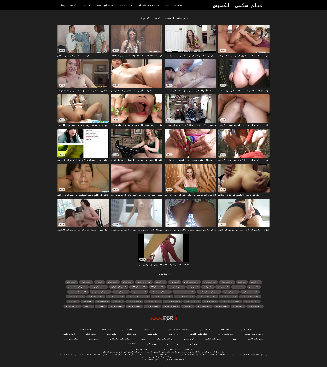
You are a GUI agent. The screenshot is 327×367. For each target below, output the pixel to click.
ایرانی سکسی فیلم (165, 339)
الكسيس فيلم (71, 282)
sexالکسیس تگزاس (210, 282)
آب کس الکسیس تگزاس (191, 282)
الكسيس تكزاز (86, 282)
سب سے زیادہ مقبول (173, 5)
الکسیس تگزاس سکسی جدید (78, 291)
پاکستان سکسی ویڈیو (254, 334)
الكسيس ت (99, 282)
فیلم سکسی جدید (83, 329)
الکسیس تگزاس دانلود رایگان (209, 291)
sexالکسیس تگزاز (227, 282)
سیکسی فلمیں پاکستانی (120, 339)
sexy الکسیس (255, 282)
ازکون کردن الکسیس (143, 282)
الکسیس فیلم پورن (116, 306)
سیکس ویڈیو (195, 344)
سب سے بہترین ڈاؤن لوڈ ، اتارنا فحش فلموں (138, 5)
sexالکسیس (242, 282)
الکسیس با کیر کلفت (176, 287)
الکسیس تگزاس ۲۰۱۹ (134, 301)
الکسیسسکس (88, 306)
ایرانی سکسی (173, 334)
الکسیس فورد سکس (221, 306)
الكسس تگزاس (127, 282)
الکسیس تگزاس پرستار (75, 296)
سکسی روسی (152, 334)
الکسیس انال (208, 287)
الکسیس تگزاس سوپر (139, 291)
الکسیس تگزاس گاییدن (172, 301)
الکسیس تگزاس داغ (231, 291)
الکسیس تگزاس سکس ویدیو (100, 291)
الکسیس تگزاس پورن (251, 301)
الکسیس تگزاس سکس (121, 291)
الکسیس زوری (118, 301)
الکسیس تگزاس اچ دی (99, 287)
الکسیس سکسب (87, 301)
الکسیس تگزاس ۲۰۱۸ (153, 301)
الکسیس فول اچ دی (204, 306)
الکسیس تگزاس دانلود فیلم (184, 291)
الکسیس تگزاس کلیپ (192, 301)
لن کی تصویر (173, 344)
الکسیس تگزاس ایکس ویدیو (77, 287)
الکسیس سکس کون (102, 301)
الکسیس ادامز (254, 287)
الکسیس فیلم (188, 306)
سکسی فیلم (245, 329)
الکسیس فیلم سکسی (134, 306)
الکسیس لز (100, 306)
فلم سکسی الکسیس (174, 359)
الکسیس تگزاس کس (210, 301)
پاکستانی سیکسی (150, 329)
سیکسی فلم (225, 329)
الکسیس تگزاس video (138, 287)
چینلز (62, 5)
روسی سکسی (151, 344)
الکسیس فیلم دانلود (171, 306)
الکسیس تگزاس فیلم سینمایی (138, 296)
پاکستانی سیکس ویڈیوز (179, 329)
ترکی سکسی (189, 339)
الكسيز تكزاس (113, 282)
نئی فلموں (87, 5)
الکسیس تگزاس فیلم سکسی (162, 296)
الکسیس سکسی (73, 301)
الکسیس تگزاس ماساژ (96, 296)
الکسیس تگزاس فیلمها (115, 296)
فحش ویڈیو (127, 329)
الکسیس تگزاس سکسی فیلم (250, 296)
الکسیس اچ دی (193, 287)
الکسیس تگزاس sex (157, 287)
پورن (235, 339)
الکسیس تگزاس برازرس (250, 291)
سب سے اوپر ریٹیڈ (105, 5)
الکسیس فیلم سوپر (152, 306)
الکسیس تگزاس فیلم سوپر (184, 296)
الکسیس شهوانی (238, 306)
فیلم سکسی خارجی (226, 334)
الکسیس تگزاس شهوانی (228, 296)
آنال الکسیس (160, 282)
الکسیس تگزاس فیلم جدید (207, 296)
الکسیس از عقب (239, 287)
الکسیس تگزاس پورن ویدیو (230, 301)
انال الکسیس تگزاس (72, 306)
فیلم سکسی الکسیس (199, 334)
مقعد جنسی (131, 344)
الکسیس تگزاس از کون (118, 287)
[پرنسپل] (163, 317)
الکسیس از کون (223, 287)
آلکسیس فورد (174, 282)
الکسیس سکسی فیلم (255, 306)
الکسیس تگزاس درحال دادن (160, 291)
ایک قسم (73, 5)
